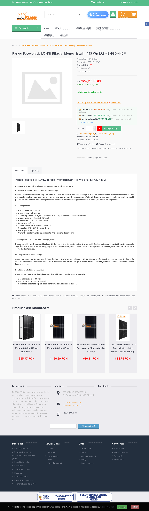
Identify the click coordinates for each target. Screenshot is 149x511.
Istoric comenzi (121, 452)
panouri (100, 295)
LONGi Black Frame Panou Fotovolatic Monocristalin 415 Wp (91, 348)
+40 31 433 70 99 (91, 139)
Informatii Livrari (21, 476)
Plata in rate (19, 465)
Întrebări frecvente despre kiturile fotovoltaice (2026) (23, 455)
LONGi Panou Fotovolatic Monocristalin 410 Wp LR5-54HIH (26, 348)
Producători (86, 448)
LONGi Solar (92, 59)
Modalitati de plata (22, 462)
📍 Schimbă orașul (86, 122)
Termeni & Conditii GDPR (25, 483)
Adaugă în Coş (110, 128)
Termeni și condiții (22, 469)
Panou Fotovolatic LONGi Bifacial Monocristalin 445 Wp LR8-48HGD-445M (57, 45)
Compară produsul (106, 144)
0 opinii (89, 157)
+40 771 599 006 (21, 2)
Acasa (14, 45)
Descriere (19, 170)
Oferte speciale (88, 463)
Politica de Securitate (23, 480)
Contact (51, 448)
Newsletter (119, 459)
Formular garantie (55, 463)
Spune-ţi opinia (101, 157)
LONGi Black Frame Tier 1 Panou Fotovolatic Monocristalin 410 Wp (122, 348)
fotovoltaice (110, 295)
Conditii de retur (21, 448)
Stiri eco (84, 452)
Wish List (118, 456)
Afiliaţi (83, 459)
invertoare (120, 295)
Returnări (52, 452)
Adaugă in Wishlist (86, 144)
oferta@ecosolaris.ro (42, 2)
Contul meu (119, 448)
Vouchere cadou (88, 456)
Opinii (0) (35, 170)
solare (93, 295)
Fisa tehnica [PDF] (87, 133)
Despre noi (19, 473)
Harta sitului (53, 456)
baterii (87, 295)
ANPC (50, 459)
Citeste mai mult (107, 507)
